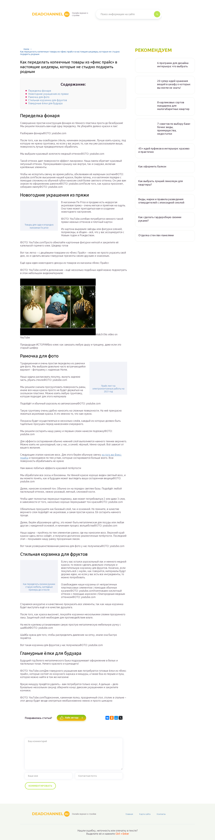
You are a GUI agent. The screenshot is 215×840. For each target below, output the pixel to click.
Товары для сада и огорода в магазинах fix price (39, 226)
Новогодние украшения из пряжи (48, 93)
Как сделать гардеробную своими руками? (159, 219)
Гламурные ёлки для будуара (45, 103)
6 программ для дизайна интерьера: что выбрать (172, 64)
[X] (120, 718)
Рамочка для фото (38, 97)
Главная (129, 814)
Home (26, 49)
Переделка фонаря (39, 90)
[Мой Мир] (116, 718)
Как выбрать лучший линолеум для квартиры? (160, 183)
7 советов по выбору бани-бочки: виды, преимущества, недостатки (174, 128)
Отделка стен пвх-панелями (156, 235)
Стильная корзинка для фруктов (47, 100)
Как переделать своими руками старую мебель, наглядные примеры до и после (39, 587)
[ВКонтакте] (107, 718)
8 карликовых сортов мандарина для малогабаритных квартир (173, 106)
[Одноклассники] (112, 718)
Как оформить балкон (152, 166)
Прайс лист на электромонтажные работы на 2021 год (108, 389)
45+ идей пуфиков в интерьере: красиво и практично (164, 150)
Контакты (161, 814)
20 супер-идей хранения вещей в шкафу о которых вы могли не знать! (173, 84)
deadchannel (50, 14)
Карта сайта (144, 814)
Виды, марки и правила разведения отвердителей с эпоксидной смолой (161, 201)
